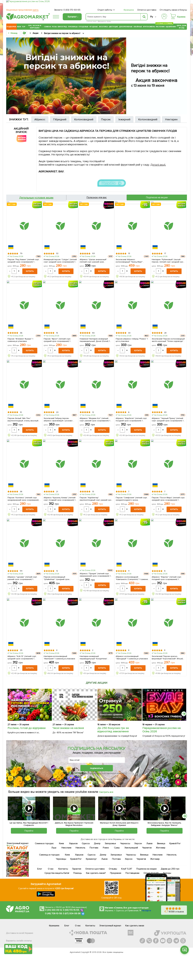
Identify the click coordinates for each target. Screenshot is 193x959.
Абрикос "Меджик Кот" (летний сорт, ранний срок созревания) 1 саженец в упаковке (95, 419)
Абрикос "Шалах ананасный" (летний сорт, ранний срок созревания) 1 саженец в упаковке (96, 260)
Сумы (117, 847)
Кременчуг (91, 859)
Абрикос (39, 119)
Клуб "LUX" (126, 868)
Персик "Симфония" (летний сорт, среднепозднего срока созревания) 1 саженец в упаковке (132, 498)
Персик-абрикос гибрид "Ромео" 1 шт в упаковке (132, 340)
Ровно (106, 847)
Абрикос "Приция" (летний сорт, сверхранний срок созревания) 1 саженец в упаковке (95, 574)
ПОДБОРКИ (11, 27)
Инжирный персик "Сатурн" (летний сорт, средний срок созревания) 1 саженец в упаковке (60, 260)
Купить (30, 271)
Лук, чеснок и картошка (34, 26)
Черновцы (61, 859)
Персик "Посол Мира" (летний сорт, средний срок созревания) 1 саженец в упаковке (168, 498)
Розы (54, 27)
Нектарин (171, 119)
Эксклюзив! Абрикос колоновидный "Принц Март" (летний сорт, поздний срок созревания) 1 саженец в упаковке (132, 260)
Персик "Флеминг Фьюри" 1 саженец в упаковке (20, 340)
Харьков (73, 843)
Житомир (160, 847)
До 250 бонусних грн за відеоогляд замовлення (113, 729)
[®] (27, 19)
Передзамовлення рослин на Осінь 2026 (161, 729)
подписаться (96, 768)
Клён (109, 21)
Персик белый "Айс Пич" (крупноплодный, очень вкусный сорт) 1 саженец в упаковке (22, 419)
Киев (61, 843)
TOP (23, 27)
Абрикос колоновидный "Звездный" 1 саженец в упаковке (132, 657)
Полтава (94, 847)
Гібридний (59, 119)
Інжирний (124, 119)
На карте (146, 910)
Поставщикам (132, 873)
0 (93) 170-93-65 (71, 9)
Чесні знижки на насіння (68, 728)
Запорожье (110, 843)
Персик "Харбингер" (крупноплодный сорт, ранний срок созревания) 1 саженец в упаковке (96, 498)
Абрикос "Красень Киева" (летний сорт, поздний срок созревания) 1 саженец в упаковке (60, 498)
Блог (39, 868)
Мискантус (102, 21)
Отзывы (113, 868)
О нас (51, 868)
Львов (149, 843)
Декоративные (126, 27)
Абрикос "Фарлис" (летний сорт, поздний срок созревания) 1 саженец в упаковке (166, 578)
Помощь (77, 873)
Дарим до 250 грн (170, 868)
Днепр (97, 843)
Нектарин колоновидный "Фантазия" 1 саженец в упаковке (59, 657)
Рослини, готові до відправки (27, 728)
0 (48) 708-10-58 (53, 913)
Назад (14, 33)
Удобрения (171, 27)
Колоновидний (83, 119)
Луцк (53, 847)
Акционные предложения (22, 9)
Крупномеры (149, 27)
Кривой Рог (175, 843)
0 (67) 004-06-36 (72, 913)
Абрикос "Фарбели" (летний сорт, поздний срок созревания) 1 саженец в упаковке (131, 419)
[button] (184, 950)
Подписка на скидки (146, 868)
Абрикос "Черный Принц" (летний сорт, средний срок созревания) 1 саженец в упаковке (167, 419)
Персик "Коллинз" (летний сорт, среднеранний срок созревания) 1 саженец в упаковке (23, 498)
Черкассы (125, 843)
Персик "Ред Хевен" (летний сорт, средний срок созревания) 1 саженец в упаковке (23, 260)
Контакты (63, 868)
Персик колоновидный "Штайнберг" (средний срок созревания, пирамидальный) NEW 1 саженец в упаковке (60, 578)
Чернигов (147, 847)
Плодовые (83, 27)
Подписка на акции (157, 197)
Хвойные (138, 27)
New (19, 27)
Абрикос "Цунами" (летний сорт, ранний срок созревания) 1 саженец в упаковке (22, 578)
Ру (151, 16)
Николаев (66, 847)
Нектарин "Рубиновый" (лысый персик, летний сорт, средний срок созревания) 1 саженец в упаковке (168, 260)
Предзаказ (115, 873)
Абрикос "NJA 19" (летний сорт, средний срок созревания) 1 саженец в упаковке (21, 657)
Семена (47, 27)
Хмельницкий (131, 847)
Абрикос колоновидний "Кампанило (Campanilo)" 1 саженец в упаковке (132, 578)
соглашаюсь (80, 772)
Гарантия (76, 868)
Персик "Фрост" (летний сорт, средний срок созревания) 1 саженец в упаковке (57, 340)
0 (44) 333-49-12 (53, 910)
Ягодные (93, 27)
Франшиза (128, 9)
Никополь (80, 847)
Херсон (138, 843)
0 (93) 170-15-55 (71, 910)
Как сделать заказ (134, 925)
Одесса (86, 843)
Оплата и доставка (146, 9)
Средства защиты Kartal (57, 873)
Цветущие (113, 27)
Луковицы (73, 27)
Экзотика (103, 27)
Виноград (62, 27)
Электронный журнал (110, 925)
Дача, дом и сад (182, 26)
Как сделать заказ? (96, 873)
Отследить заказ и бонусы (173, 9)
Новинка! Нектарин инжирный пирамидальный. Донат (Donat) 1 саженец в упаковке (95, 340)
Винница (161, 843)
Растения (160, 26)
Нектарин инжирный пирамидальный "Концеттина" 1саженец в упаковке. (93, 657)
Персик (106, 119)
